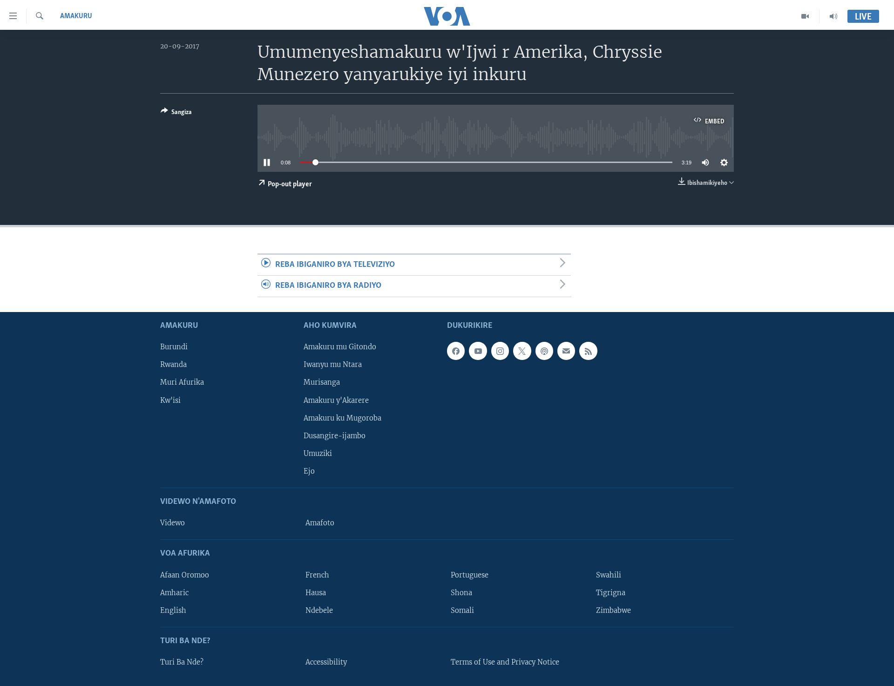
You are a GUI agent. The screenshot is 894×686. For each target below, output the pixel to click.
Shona (461, 592)
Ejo (309, 471)
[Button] (176, 113)
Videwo (172, 523)
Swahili (608, 575)
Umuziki (318, 453)
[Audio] (833, 16)
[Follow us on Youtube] (478, 351)
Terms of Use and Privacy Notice (505, 662)
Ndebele (319, 610)
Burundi (174, 347)
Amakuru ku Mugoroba (342, 418)
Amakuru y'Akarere (336, 400)
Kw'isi (170, 400)
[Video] (805, 16)
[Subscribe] (566, 351)
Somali (462, 610)
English (173, 610)
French (317, 575)
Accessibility (326, 662)
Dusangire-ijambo (335, 435)
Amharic (174, 592)
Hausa (315, 592)
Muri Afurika (182, 382)
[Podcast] (544, 351)
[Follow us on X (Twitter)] (522, 351)
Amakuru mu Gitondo (340, 347)
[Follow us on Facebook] (456, 351)
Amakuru (76, 16)
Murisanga (322, 382)
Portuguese (469, 575)
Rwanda (173, 364)
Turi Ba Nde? (181, 662)
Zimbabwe (613, 610)
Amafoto (319, 523)
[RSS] (588, 351)
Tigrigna (610, 592)
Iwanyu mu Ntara (333, 364)
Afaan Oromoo (184, 575)
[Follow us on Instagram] (500, 351)
